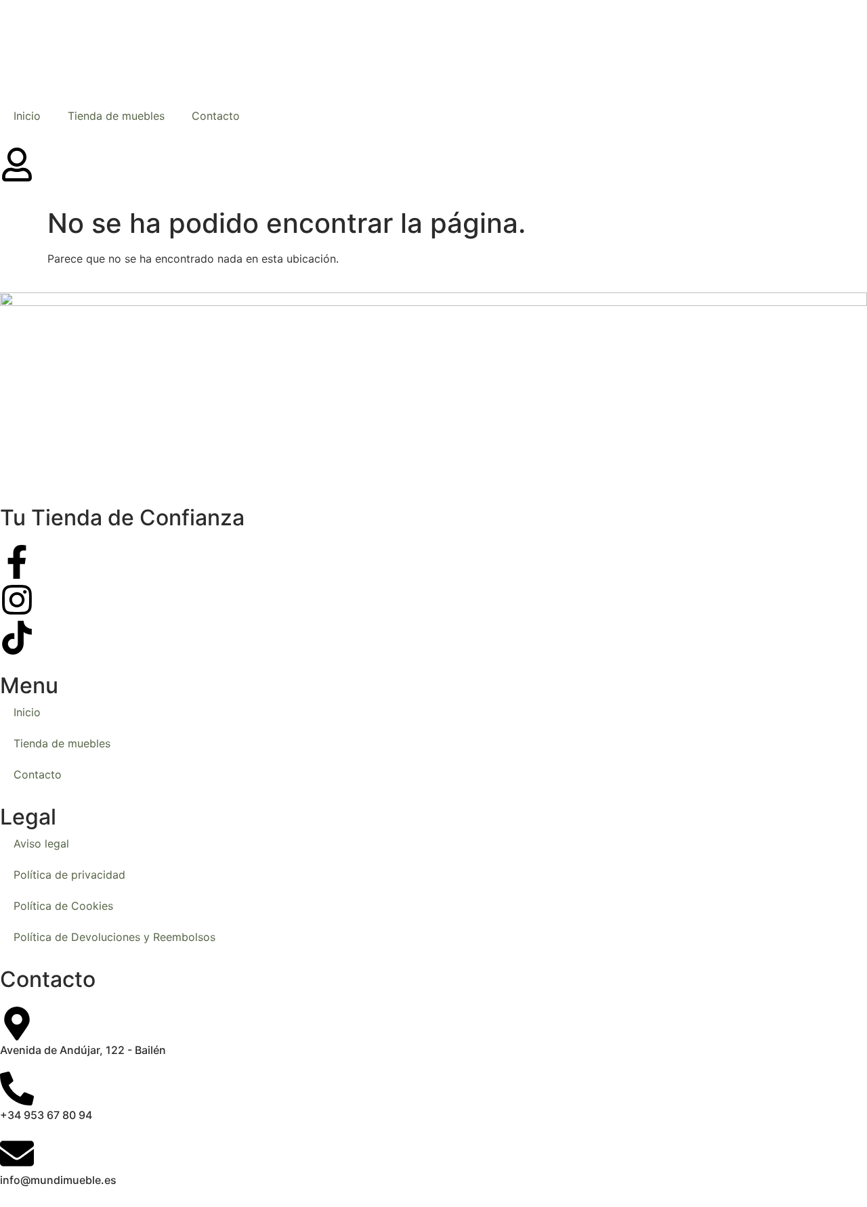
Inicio (27, 116)
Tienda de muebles (116, 116)
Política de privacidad (69, 874)
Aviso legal (41, 843)
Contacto (216, 116)
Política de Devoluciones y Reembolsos (114, 937)
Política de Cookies (63, 906)
